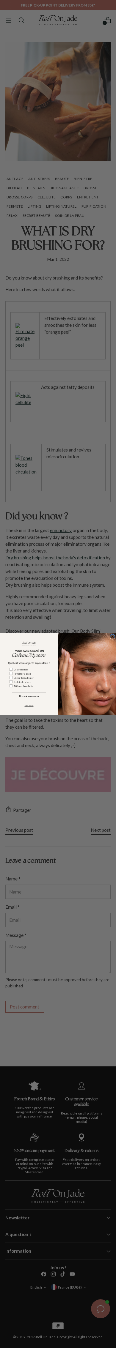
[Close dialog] (112, 636)
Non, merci (29, 706)
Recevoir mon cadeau (29, 696)
